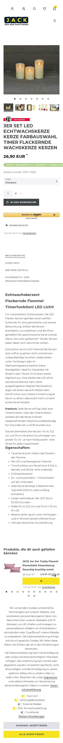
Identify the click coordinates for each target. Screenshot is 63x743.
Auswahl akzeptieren (31, 725)
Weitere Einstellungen (31, 716)
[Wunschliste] (45, 8)
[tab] (15, 256)
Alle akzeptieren (31, 734)
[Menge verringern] (21, 193)
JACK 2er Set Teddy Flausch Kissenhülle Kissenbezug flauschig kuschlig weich (40, 565)
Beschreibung (15, 255)
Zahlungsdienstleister (32, 700)
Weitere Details (16, 270)
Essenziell (32, 696)
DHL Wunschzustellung (32, 708)
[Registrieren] (24, 8)
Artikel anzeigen (41, 581)
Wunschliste (19, 225)
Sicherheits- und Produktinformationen (22, 279)
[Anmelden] (12, 8)
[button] (31, 216)
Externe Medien (32, 704)
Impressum (50, 677)
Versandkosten (29, 233)
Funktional (32, 712)
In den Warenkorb (23, 202)
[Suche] (34, 8)
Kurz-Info (12, 263)
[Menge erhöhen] (15, 193)
